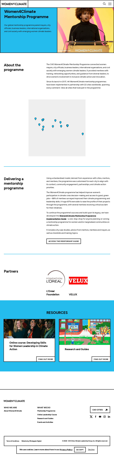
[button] (61, 126)
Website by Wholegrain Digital (31, 441)
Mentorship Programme (46, 411)
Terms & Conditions (12, 441)
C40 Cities (97, 410)
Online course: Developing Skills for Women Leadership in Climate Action (28, 346)
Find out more (45, 359)
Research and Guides (77, 349)
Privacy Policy (66, 449)
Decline (91, 449)
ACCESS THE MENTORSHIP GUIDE (64, 241)
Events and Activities (45, 422)
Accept (80, 450)
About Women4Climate (13, 411)
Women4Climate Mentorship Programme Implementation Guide (71, 217)
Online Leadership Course (47, 415)
